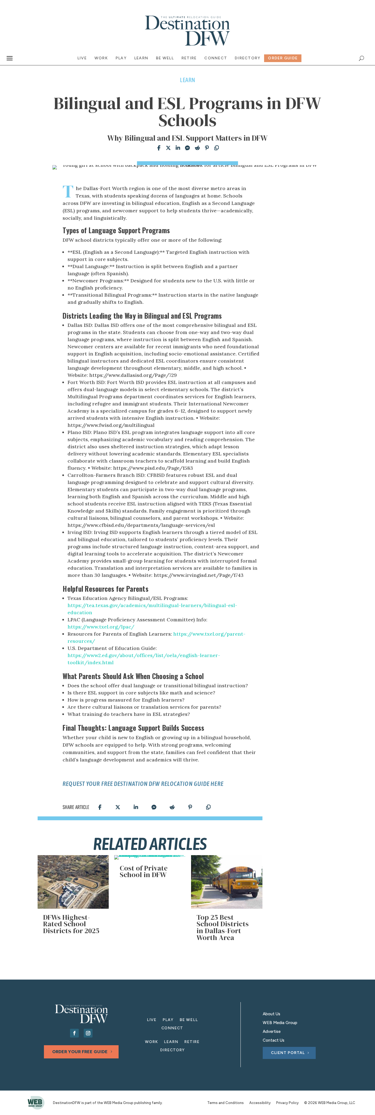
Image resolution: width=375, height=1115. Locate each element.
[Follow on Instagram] (88, 1033)
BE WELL (189, 1020)
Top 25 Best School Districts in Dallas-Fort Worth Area (223, 927)
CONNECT (172, 1028)
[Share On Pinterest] (205, 148)
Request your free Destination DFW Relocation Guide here (143, 783)
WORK (151, 1042)
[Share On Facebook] (157, 148)
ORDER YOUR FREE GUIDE (80, 1051)
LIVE (151, 1020)
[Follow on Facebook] (74, 1033)
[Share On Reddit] (195, 148)
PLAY (168, 1020)
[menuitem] (82, 58)
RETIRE (192, 1042)
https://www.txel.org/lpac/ (101, 627)
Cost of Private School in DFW (143, 871)
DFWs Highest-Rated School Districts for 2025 (71, 924)
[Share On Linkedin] (176, 148)
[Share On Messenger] (186, 148)
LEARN (171, 1042)
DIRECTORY (172, 1050)
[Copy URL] (215, 148)
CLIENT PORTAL (288, 1052)
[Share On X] (166, 148)
